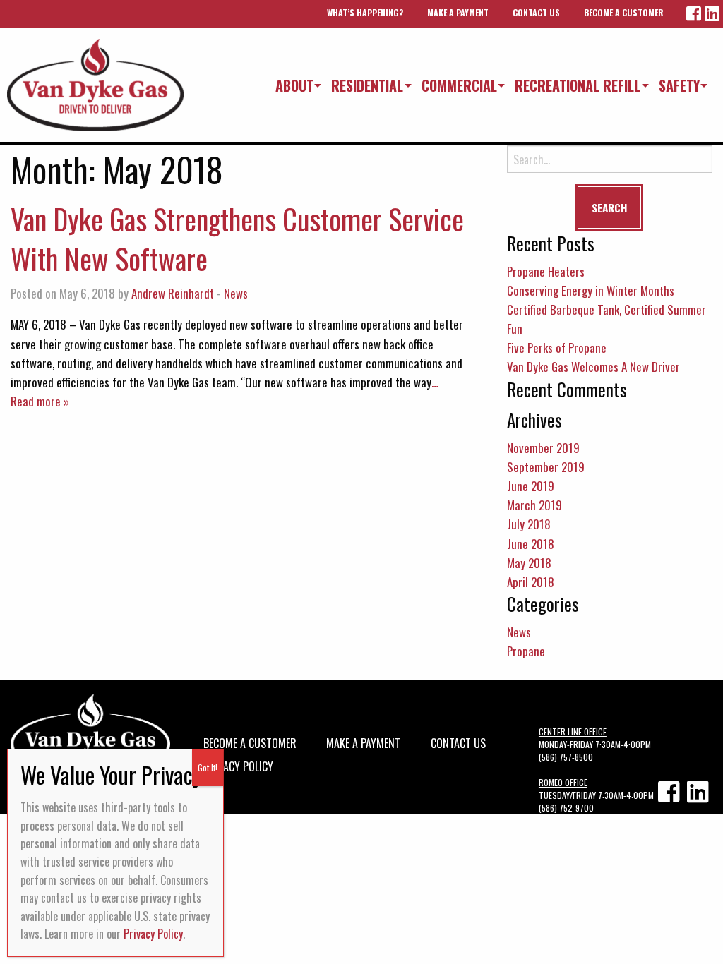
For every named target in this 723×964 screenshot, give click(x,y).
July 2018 (529, 524)
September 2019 (546, 467)
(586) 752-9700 (566, 808)
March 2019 (534, 505)
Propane (526, 651)
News (236, 293)
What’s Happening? (365, 12)
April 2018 (530, 582)
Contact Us (536, 12)
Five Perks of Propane (557, 347)
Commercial (459, 85)
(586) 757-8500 (566, 757)
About (294, 85)
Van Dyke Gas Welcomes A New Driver (593, 366)
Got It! (207, 767)
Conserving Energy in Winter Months (590, 290)
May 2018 (529, 563)
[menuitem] (291, 85)
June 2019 (530, 486)
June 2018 (530, 544)
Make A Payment (458, 12)
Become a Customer (624, 12)
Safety (679, 85)
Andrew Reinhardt (172, 293)
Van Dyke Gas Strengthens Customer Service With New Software (237, 238)
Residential (367, 85)
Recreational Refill (577, 85)
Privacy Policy (238, 765)
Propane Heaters (546, 271)
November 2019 (543, 448)
